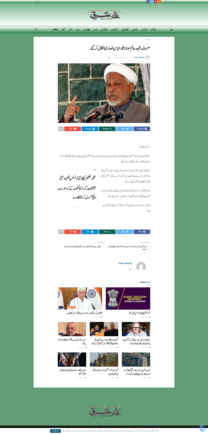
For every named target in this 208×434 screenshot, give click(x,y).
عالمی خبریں (104, 29)
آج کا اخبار (55, 29)
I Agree (55, 431)
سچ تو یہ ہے (87, 29)
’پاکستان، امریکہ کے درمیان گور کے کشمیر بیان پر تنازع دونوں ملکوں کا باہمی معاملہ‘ (136, 341)
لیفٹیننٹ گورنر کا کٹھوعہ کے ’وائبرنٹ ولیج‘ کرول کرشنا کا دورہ (84, 313)
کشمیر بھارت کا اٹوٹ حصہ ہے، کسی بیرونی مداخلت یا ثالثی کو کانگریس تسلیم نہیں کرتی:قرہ (104, 341)
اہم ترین (135, 29)
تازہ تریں (144, 29)
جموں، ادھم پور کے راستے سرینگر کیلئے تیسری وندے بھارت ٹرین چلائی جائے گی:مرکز (137, 372)
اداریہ (95, 29)
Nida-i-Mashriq (139, 57)
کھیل (63, 29)
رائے (78, 29)
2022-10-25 (123, 57)
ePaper (37, 1)
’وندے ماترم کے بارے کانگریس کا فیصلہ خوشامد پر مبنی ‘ (72, 341)
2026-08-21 (145, 317)
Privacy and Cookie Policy (150, 431)
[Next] (75, 207)
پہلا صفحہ (153, 29)
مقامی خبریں (125, 29)
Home (148, 39)
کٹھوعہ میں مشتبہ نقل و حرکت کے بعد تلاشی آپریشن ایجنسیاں (105, 372)
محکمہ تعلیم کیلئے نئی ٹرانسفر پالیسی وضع (78, 178)
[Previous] (79, 207)
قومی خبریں (114, 29)
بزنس (70, 29)
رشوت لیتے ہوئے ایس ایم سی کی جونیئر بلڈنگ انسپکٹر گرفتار (72, 372)
